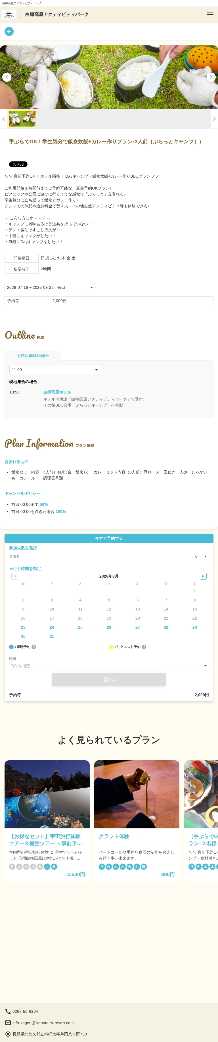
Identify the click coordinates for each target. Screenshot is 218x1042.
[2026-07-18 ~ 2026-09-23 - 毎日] (50, 287)
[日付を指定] (109, 665)
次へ (109, 679)
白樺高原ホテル (57, 392)
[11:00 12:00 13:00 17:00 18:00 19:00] (54, 369)
